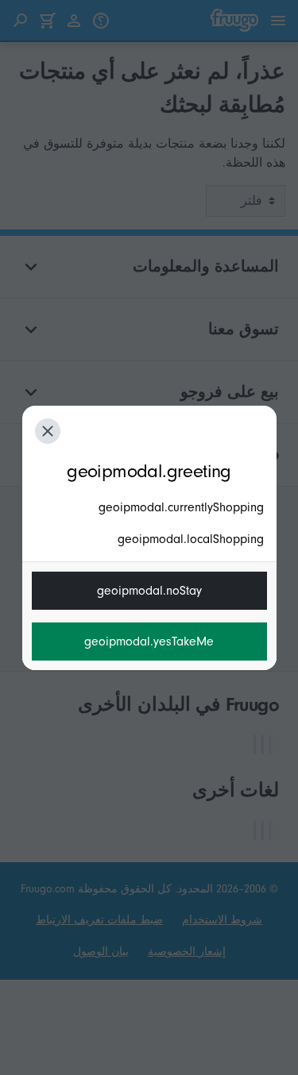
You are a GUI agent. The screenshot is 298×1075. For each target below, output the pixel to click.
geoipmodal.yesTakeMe (149, 641)
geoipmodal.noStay (149, 591)
